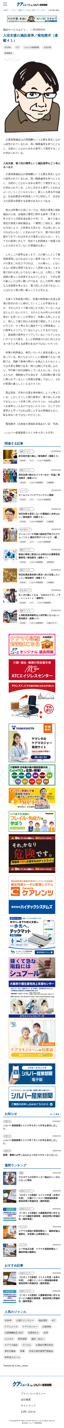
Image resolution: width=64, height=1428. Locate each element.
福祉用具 (43, 1320)
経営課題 (50, 562)
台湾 (45, 1332)
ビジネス (9, 1339)
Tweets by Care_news (15, 1365)
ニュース (23, 490)
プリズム (26, 1345)
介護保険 (50, 482)
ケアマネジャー (30, 1326)
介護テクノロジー (25, 1320)
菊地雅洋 (8, 53)
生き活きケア (25, 529)
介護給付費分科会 (44, 1345)
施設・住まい (37, 1339)
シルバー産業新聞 (31, 47)
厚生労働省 (10, 1351)
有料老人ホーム (12, 1357)
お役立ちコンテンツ (27, 1191)
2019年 (8, 47)
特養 (22, 1351)
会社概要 (26, 1399)
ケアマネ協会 (11, 1345)
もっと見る (54, 1114)
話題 (21, 1173)
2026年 (8, 1320)
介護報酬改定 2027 (14, 1332)
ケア (17, 47)
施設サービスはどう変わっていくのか (27, 451)
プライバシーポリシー (33, 1393)
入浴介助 (47, 47)
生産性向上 (33, 1332)
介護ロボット (52, 623)
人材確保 (50, 582)
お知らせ (7, 1121)
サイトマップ (28, 1405)
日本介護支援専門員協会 (41, 1351)
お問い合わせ (28, 1411)
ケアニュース (11, 1326)
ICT (53, 1320)
